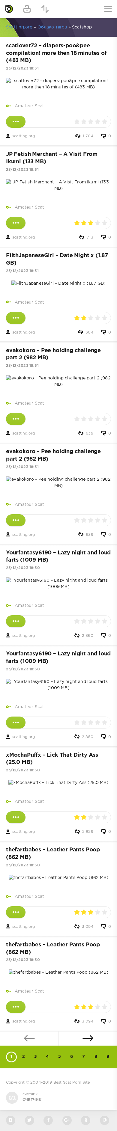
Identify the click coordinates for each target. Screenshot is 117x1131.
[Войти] (27, 9)
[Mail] (104, 1120)
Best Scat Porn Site (71, 1082)
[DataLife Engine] (9, 9)
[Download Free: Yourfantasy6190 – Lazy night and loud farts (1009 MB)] (16, 621)
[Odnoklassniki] (85, 1120)
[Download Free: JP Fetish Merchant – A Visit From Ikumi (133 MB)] (16, 223)
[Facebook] (48, 1120)
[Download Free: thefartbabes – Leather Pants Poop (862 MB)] (16, 912)
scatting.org (23, 136)
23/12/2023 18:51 (22, 68)
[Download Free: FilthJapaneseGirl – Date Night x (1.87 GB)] (16, 318)
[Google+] (67, 1120)
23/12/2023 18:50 (23, 568)
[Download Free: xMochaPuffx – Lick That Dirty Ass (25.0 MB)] (16, 817)
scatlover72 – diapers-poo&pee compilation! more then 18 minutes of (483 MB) (56, 53)
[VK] (10, 1120)
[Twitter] (29, 1120)
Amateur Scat (29, 106)
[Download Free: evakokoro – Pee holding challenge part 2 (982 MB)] (16, 419)
